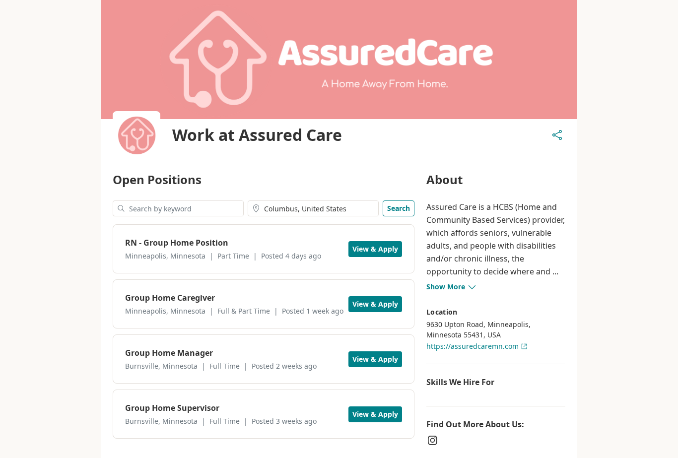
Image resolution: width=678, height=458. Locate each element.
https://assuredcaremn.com (472, 346)
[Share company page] (557, 135)
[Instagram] (432, 440)
